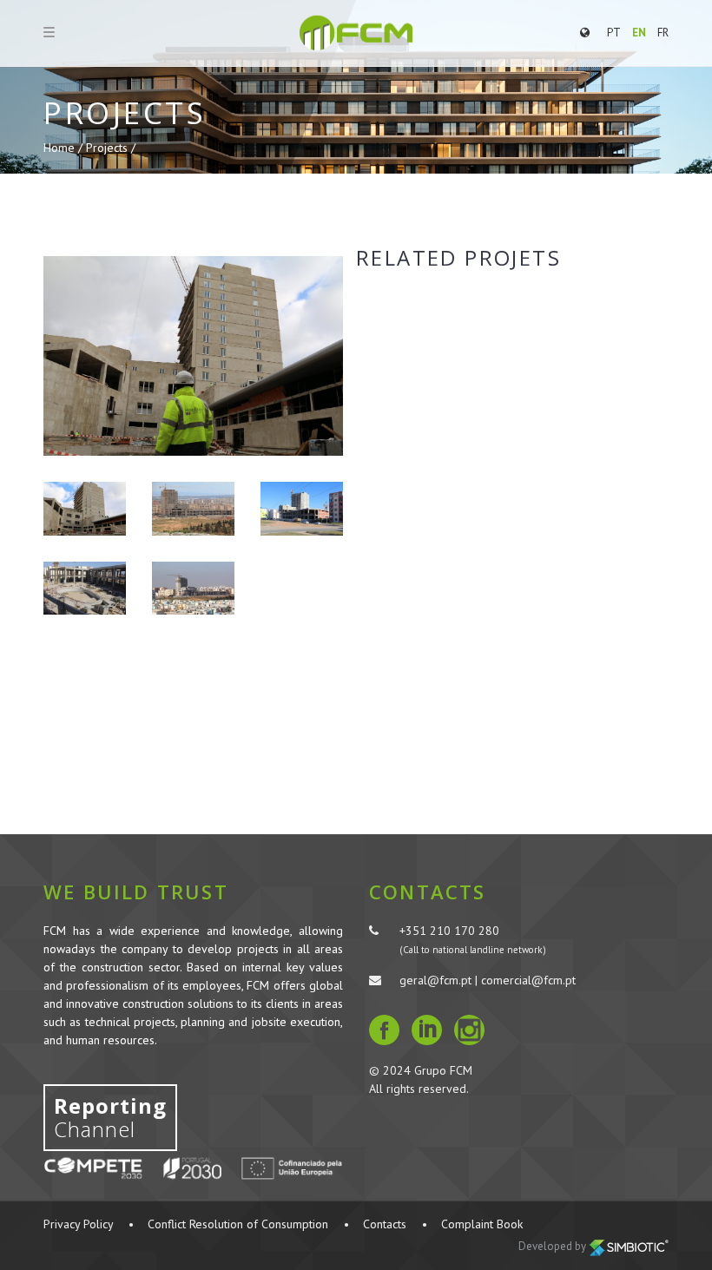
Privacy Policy (78, 1224)
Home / (64, 147)
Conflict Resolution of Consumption (238, 1224)
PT (614, 32)
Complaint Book (482, 1224)
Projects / (110, 147)
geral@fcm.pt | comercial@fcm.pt (487, 980)
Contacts (384, 1224)
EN (639, 32)
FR (663, 32)
